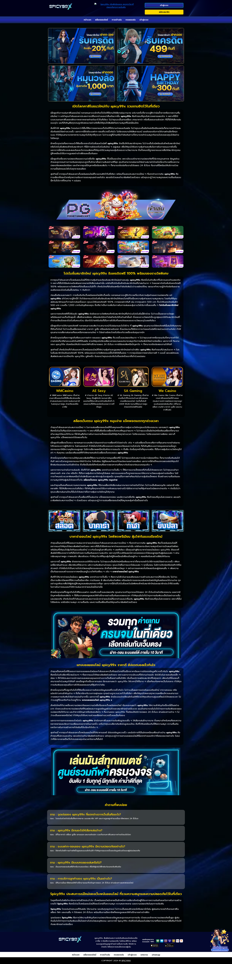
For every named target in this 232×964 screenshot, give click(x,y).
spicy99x (126, 960)
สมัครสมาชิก (164, 12)
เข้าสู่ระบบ (164, 5)
